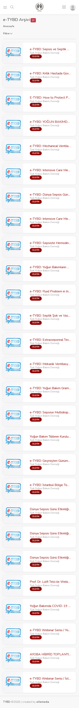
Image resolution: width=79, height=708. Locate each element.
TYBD (6, 702)
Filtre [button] (6, 33)
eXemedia (42, 702)
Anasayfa (8, 26)
